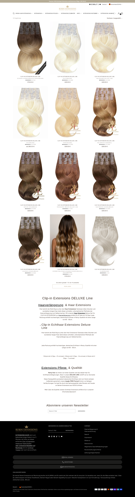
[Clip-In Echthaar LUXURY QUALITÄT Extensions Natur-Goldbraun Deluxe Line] (30, 176)
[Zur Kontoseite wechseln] (118, 13)
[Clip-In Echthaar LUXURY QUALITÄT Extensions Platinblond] (67, 48)
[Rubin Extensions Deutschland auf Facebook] (90, 4)
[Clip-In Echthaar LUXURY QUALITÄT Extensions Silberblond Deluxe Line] (104, 240)
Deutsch (104, 4)
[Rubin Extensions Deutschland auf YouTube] (100, 4)
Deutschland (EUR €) (116, 4)
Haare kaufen (27, 443)
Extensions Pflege (54, 367)
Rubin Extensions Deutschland (33, 489)
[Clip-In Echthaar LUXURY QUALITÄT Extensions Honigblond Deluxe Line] (67, 112)
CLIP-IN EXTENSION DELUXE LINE (30, 76)
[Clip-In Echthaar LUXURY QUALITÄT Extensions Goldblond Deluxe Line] (30, 112)
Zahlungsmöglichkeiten (92, 453)
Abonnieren (70, 430)
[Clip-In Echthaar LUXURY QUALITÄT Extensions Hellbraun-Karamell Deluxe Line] (104, 112)
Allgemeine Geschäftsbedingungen (96, 446)
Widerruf (87, 440)
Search (86, 434)
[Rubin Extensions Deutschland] (67, 8)
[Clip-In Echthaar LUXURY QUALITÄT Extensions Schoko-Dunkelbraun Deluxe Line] (30, 240)
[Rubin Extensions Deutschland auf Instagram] (92, 4)
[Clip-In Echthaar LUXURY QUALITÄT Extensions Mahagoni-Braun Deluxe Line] (67, 176)
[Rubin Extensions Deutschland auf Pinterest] (94, 4)
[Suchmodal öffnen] (13, 13)
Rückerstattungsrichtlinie (92, 450)
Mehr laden (67, 286)
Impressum (88, 437)
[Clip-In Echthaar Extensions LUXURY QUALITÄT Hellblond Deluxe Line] (104, 48)
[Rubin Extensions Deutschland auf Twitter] (98, 4)
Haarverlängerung (50, 305)
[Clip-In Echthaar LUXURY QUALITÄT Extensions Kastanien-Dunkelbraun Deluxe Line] (104, 176)
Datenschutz (88, 443)
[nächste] (99, 1)
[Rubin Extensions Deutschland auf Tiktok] (96, 4)
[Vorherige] (36, 1)
